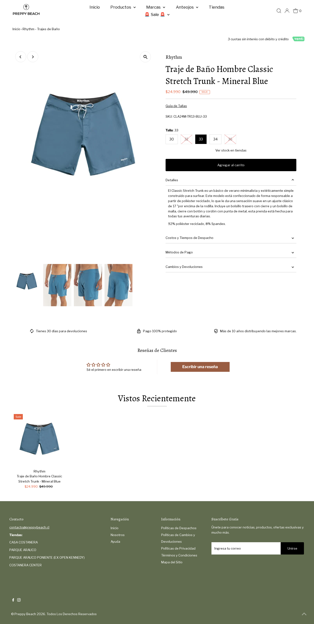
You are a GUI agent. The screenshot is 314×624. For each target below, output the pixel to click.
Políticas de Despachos (178, 528)
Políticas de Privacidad (178, 548)
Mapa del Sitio (172, 562)
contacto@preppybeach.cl (29, 527)
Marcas (154, 7)
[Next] (32, 56)
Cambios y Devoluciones (184, 267)
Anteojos (185, 7)
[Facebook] (13, 600)
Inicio (95, 7)
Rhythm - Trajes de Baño (41, 29)
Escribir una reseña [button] (200, 366)
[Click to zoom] (145, 56)
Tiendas (216, 7)
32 (186, 139)
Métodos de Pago (179, 252)
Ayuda (115, 541)
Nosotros (118, 535)
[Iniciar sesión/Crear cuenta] (287, 11)
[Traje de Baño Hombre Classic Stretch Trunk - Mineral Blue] (39, 440)
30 (172, 139)
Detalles (172, 180)
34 (215, 139)
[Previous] (20, 56)
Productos (121, 7)
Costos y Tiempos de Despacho (189, 238)
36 (230, 139)
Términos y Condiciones (179, 555)
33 (201, 139)
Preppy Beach (25, 614)
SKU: (169, 116)
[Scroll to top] (304, 614)
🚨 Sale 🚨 (155, 14)
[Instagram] (19, 600)
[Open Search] (279, 11)
